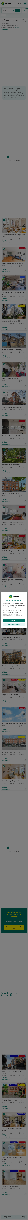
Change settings (14, 624)
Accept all (14, 620)
